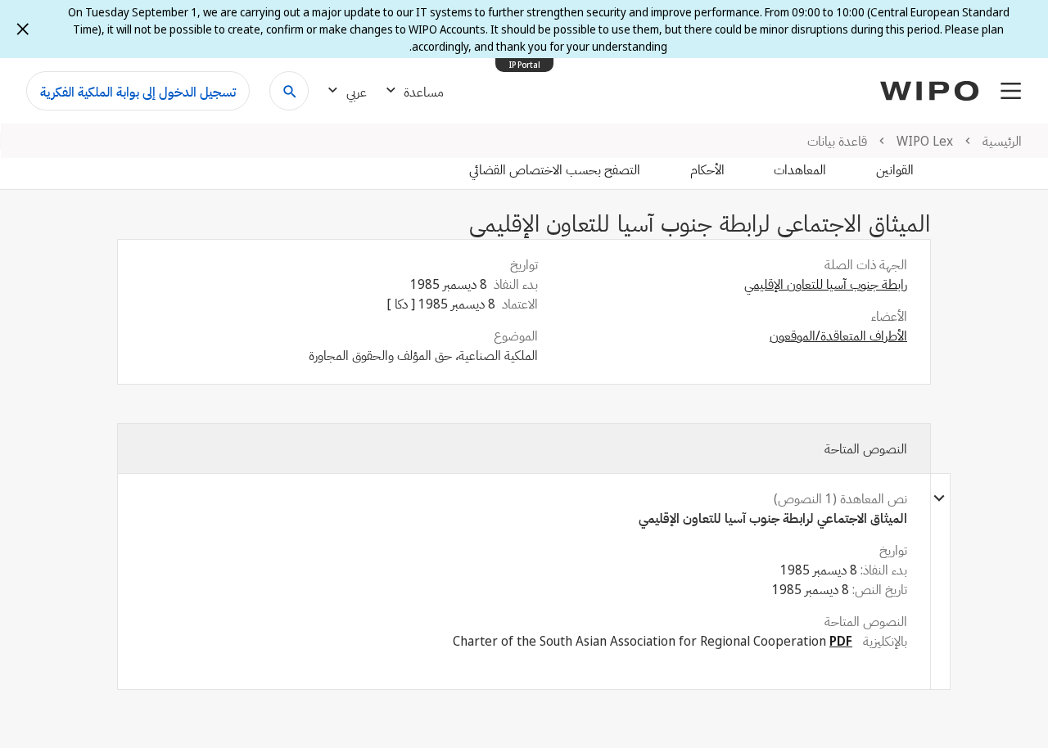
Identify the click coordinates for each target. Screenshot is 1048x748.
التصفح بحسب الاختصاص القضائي (554, 169)
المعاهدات (800, 169)
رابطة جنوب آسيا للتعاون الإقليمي (825, 284)
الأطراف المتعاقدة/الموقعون (838, 336)
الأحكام (707, 169)
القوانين (895, 169)
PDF (840, 641)
